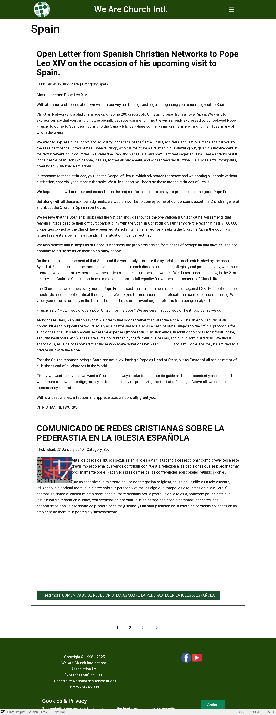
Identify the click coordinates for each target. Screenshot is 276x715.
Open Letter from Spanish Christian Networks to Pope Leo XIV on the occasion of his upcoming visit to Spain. (137, 63)
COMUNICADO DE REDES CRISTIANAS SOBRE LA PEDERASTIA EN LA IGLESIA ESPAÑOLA (131, 433)
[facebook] (186, 657)
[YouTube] (197, 657)
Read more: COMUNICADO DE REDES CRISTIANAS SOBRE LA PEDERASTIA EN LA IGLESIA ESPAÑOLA (128, 595)
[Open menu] (231, 9)
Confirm (212, 704)
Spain (103, 84)
